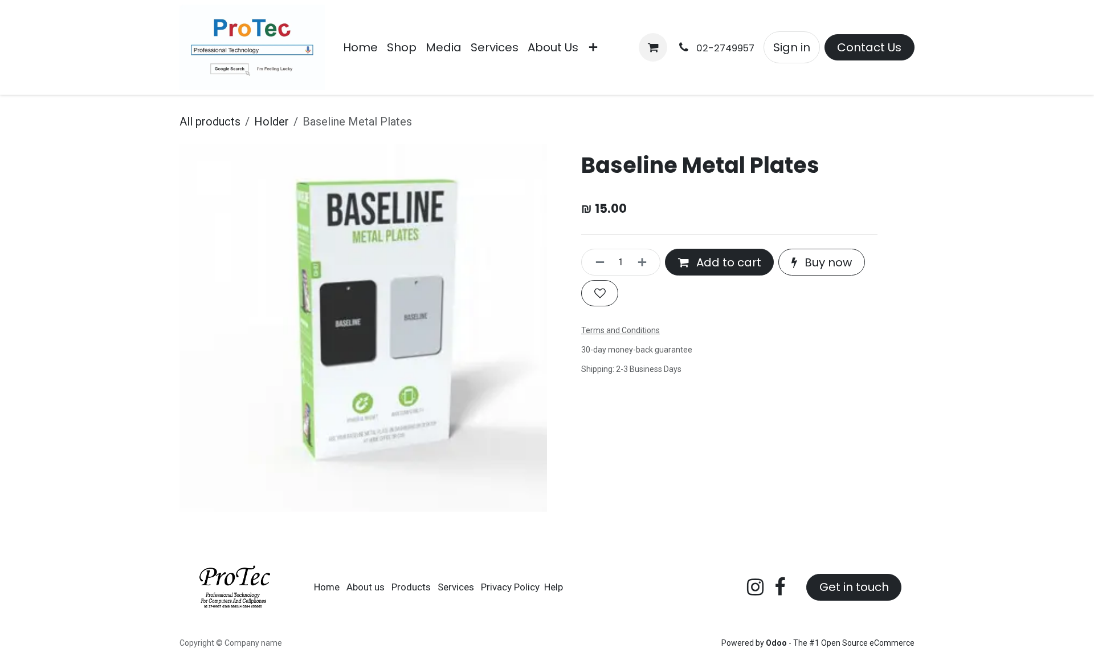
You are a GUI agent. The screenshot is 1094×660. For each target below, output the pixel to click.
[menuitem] (360, 47)
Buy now (827, 262)
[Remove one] (596, 261)
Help (553, 587)
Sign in (791, 47)
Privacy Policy (510, 587)
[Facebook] (779, 587)
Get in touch (854, 587)
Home (327, 587)
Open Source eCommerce (868, 642)
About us (365, 587)
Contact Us (869, 47)
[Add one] (646, 261)
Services (456, 587)
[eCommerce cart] (653, 47)
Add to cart (727, 262)
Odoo (777, 642)
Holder (271, 121)
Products (411, 587)
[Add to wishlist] (599, 293)
